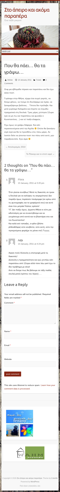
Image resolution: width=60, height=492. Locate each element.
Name (7, 331)
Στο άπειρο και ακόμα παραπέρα (26, 13)
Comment (9, 303)
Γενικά (38, 80)
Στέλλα (10, 80)
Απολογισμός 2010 (15, 147)
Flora (21, 179)
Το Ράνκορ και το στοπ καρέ (40, 154)
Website (8, 359)
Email (7, 345)
